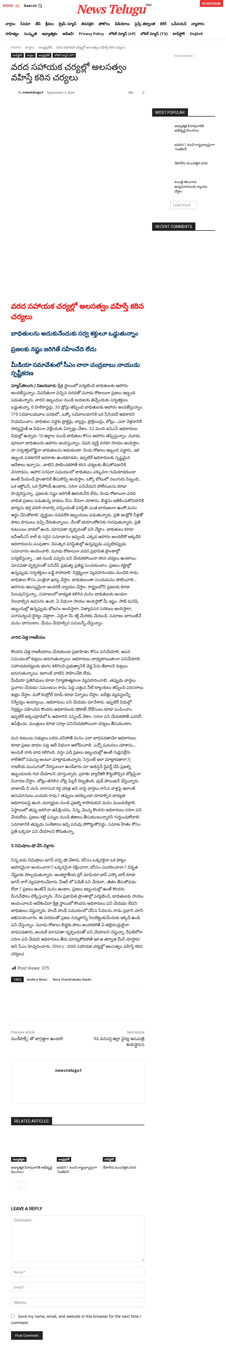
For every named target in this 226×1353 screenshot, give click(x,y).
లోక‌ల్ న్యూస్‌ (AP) (64, 55)
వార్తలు (29, 47)
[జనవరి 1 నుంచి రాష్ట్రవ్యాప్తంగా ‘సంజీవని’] (77, 1147)
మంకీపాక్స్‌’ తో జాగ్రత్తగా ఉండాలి (37, 1038)
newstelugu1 (33, 92)
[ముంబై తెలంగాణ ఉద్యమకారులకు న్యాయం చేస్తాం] (161, 186)
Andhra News (37, 979)
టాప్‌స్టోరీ (17, 55)
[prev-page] (14, 1185)
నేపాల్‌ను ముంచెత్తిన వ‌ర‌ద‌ (119, 1167)
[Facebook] (50, 106)
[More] (101, 106)
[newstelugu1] (14, 92)
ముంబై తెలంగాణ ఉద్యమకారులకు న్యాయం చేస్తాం (190, 186)
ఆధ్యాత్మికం (19, 1159)
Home (16, 47)
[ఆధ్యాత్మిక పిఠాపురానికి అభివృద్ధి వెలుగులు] (32, 1147)
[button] (33, 5)
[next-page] (23, 1185)
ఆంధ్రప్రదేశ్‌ (45, 47)
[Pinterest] (76, 106)
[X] (63, 106)
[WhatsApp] (88, 106)
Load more (182, 205)
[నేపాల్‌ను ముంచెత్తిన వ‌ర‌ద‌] (123, 1147)
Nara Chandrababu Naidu (72, 979)
